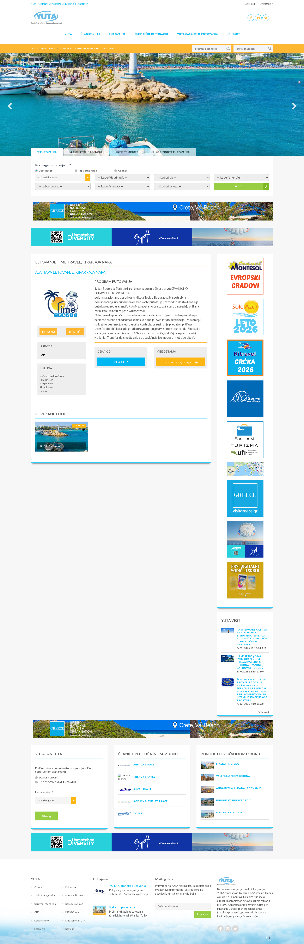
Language (265, 4)
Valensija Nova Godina (233, 775)
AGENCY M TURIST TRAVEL (151, 801)
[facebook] (251, 17)
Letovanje (39, 928)
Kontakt (233, 34)
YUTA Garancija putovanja (127, 885)
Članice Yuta (90, 34)
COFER (137, 813)
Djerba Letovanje (229, 812)
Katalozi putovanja (122, 907)
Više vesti (263, 712)
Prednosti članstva (75, 895)
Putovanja (117, 34)
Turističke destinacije (151, 34)
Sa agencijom (48, 777)
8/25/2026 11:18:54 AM (251, 648)
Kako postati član (74, 903)
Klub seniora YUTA (75, 920)
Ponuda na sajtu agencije (180, 362)
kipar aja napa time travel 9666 (95, 48)
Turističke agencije (44, 895)
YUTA (68, 34)
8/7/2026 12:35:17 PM (250, 671)
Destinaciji (45, 170)
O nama (38, 887)
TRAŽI (238, 186)
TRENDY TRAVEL (144, 776)
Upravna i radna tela (45, 903)
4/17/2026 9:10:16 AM (251, 703)
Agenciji (123, 170)
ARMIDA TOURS (143, 764)
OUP (36, 912)
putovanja (48, 48)
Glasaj (46, 816)
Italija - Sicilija (227, 763)
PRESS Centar (72, 912)
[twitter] (265, 17)
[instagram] (258, 17)
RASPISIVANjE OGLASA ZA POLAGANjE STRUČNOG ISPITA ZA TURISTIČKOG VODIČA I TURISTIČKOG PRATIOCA (252, 637)
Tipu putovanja (87, 170)
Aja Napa (79, 425)
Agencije (250, 4)
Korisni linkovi (41, 920)
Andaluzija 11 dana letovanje (238, 788)
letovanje (65, 48)
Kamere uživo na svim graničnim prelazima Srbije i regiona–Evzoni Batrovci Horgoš (250, 662)
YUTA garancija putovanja (197, 34)
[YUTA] (46, 17)
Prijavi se (202, 914)
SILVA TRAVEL (142, 788)
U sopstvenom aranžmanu (57, 782)
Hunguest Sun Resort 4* (233, 800)
